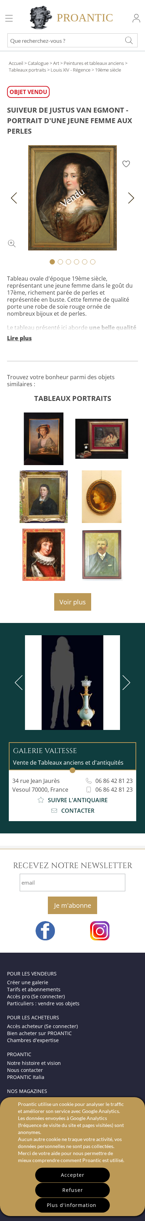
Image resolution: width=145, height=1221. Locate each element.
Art (56, 63)
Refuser (72, 1190)
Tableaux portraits (27, 70)
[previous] (20, 682)
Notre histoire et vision (34, 1063)
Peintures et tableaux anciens (94, 63)
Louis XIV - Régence (70, 70)
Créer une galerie (27, 982)
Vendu (73, 197)
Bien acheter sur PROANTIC (39, 1033)
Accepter (72, 1175)
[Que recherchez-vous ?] (128, 40)
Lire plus (19, 338)
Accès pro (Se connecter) (36, 996)
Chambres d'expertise (33, 1040)
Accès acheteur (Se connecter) (42, 1026)
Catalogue (38, 63)
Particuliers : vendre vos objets (43, 1003)
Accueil (16, 63)
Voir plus (72, 602)
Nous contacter (25, 1070)
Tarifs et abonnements (34, 989)
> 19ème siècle (106, 70)
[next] (125, 682)
